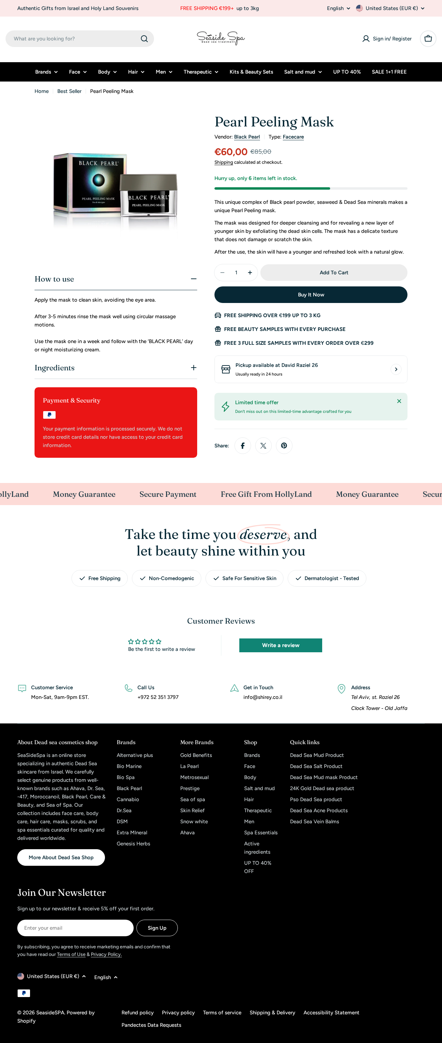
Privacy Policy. (106, 954)
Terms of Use (71, 954)
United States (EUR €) (392, 8)
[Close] (399, 401)
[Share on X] (263, 445)
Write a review (280, 645)
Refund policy (138, 1012)
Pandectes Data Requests (151, 1025)
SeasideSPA (50, 1012)
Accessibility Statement (331, 1012)
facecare (293, 137)
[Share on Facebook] (242, 445)
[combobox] (80, 38)
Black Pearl (247, 137)
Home (42, 91)
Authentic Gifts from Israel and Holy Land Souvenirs (77, 8)
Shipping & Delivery (272, 1012)
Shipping (223, 162)
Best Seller (69, 91)
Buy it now (311, 295)
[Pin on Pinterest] (284, 445)
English (335, 8)
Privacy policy (178, 1012)
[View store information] (396, 369)
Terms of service (222, 1012)
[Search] (144, 39)
